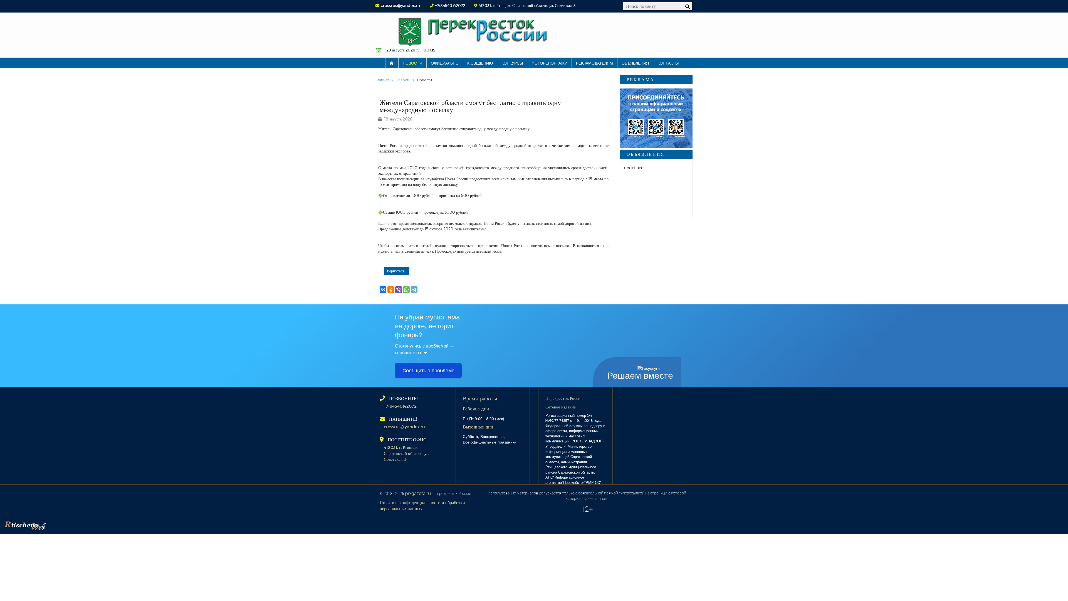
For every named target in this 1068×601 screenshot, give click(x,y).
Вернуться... (396, 271)
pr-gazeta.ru (418, 493)
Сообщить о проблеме (428, 370)
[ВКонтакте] (383, 289)
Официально (445, 63)
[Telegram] (414, 289)
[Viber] (398, 289)
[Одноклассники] (390, 289)
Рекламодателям (594, 63)
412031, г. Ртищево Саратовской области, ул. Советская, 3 (406, 453)
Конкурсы (512, 63)
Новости (412, 63)
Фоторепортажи (549, 63)
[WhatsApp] (406, 289)
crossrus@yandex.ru (400, 5)
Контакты (668, 63)
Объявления (635, 63)
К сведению (480, 63)
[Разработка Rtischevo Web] (53, 524)
